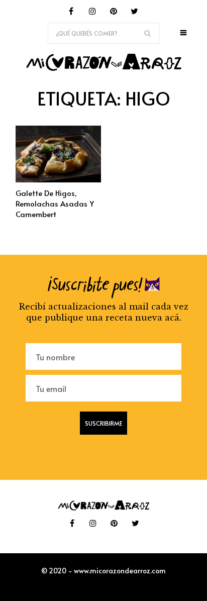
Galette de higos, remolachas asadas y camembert (55, 203)
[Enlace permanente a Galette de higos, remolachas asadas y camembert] (58, 179)
